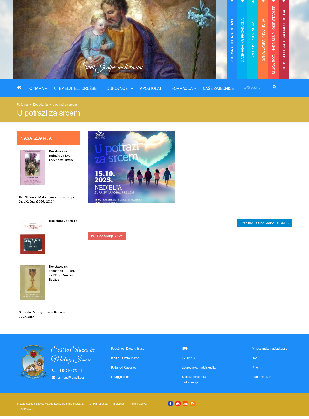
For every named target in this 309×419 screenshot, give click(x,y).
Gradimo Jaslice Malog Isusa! (264, 222)
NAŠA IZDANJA (36, 138)
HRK (185, 348)
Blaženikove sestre (63, 221)
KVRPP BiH (189, 358)
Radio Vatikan (261, 377)
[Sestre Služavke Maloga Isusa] (21, 87)
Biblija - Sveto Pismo (125, 358)
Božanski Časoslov (123, 367)
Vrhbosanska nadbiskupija (269, 348)
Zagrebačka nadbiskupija (199, 367)
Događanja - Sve (108, 236)
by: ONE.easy (25, 409)
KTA (255, 367)
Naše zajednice (218, 88)
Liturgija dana (120, 377)
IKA (254, 358)
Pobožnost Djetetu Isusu (127, 348)
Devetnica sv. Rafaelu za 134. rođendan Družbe (61, 155)
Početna (22, 104)
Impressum (119, 403)
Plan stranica (100, 403)
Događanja (40, 104)
